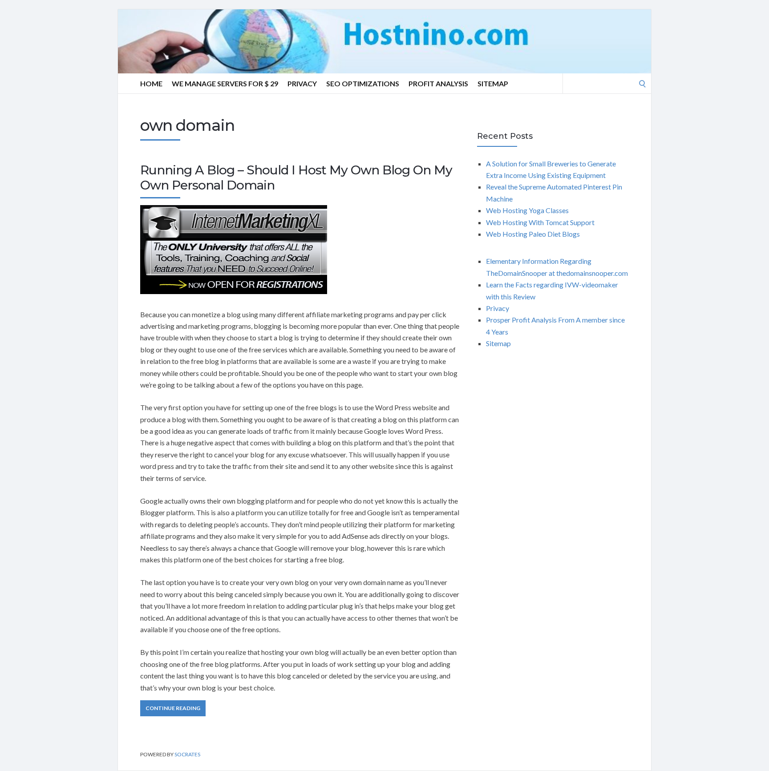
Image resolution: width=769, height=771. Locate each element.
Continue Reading (173, 708)
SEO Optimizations (362, 83)
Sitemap (493, 83)
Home (151, 83)
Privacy (302, 83)
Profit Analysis (438, 83)
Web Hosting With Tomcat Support (540, 222)
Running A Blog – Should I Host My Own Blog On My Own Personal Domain (296, 177)
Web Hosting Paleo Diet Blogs (533, 234)
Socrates (187, 754)
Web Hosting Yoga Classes (527, 210)
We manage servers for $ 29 (225, 83)
